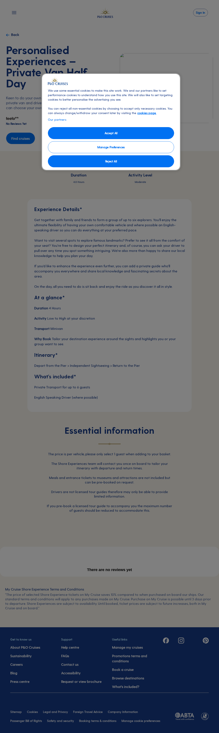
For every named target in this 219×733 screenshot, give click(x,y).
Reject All (111, 161)
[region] (111, 121)
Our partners (57, 119)
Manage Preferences (111, 147)
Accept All (111, 133)
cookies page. (146, 113)
